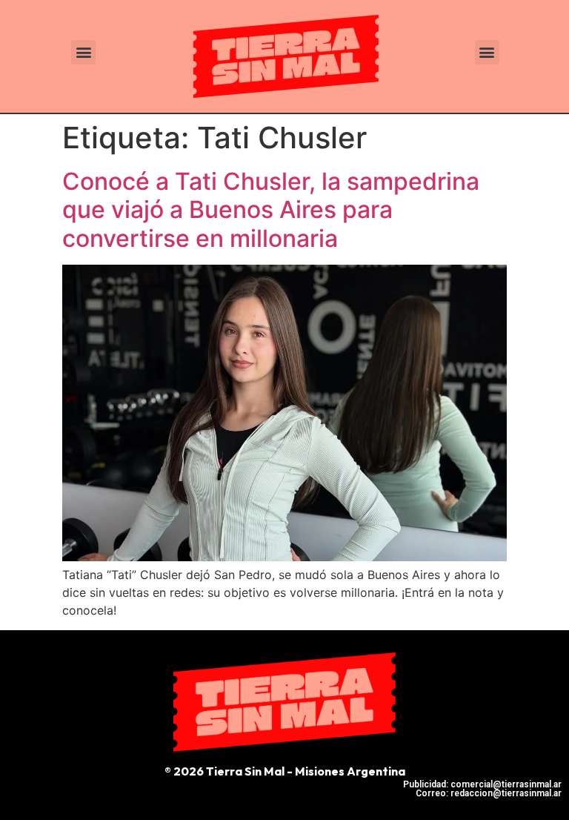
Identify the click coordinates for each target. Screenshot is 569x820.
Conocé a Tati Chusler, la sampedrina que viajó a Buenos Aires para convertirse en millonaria (270, 210)
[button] (83, 52)
